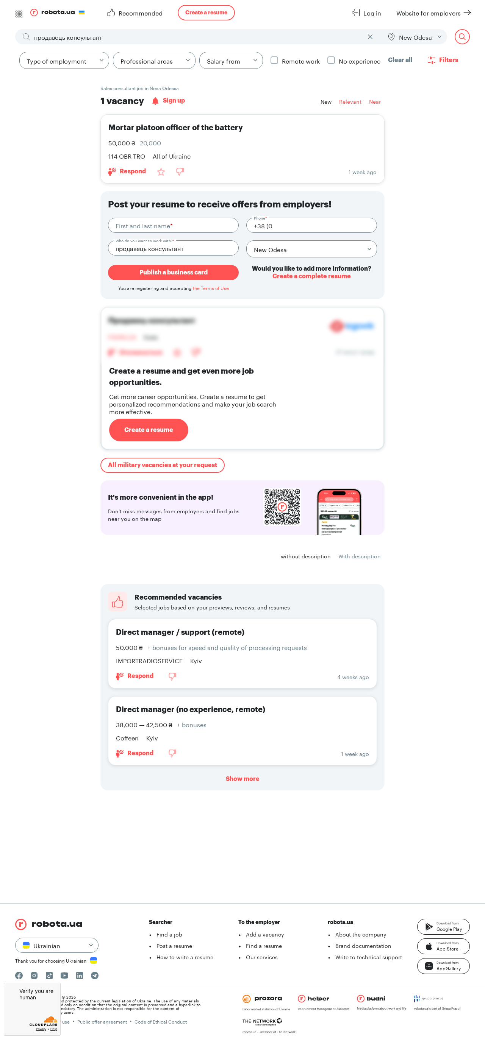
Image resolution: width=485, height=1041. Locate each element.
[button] (443, 927)
